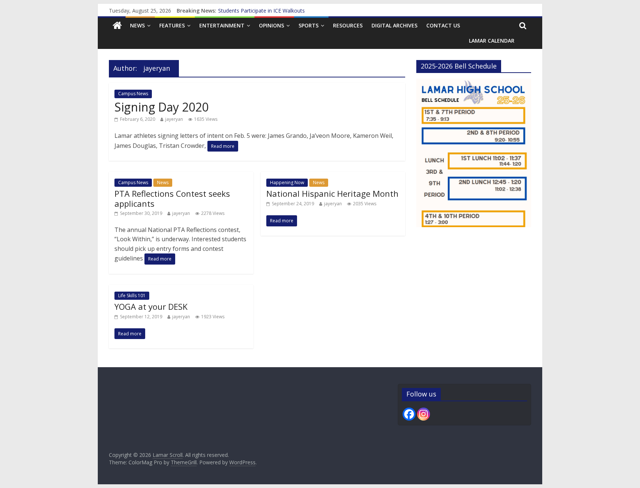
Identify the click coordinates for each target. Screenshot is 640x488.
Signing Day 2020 (161, 107)
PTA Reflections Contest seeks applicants (172, 198)
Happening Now (287, 182)
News (137, 25)
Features (172, 25)
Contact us (443, 25)
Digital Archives (394, 25)
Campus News (133, 93)
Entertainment (221, 25)
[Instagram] (423, 414)
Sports (309, 25)
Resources (348, 25)
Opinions (271, 25)
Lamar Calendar (491, 40)
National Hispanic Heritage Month (332, 193)
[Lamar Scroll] (117, 26)
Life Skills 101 (132, 295)
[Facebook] (409, 414)
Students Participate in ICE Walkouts (261, 10)
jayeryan (174, 119)
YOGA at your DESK (150, 306)
